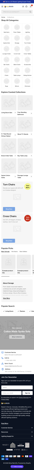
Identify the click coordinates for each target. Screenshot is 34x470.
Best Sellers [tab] (23, 251)
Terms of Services (24, 397)
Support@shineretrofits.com (13, 366)
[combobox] (17, 12)
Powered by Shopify (24, 463)
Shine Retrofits (13, 463)
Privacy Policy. (5, 399)
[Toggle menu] (2, 7)
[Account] (23, 7)
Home (3, 17)
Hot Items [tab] (14, 251)
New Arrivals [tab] (5, 251)
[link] (6, 28)
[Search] (30, 12)
